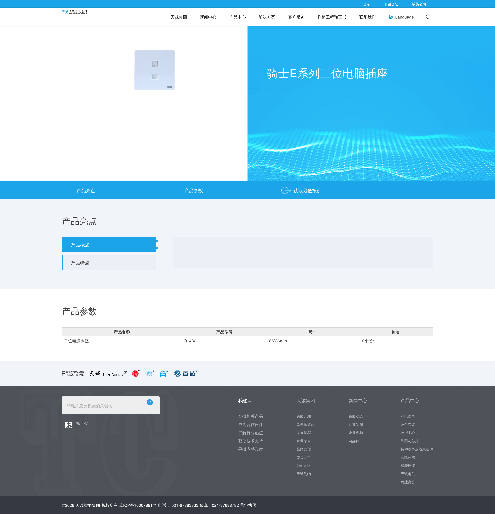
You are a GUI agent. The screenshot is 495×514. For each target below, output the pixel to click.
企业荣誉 (303, 440)
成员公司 (419, 3)
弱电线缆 (408, 416)
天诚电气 (408, 473)
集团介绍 (303, 416)
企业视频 (356, 432)
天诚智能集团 (87, 505)
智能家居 (408, 457)
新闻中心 (208, 17)
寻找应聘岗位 (250, 449)
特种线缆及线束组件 (417, 448)
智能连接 (408, 465)
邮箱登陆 (391, 3)
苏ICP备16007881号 (138, 505)
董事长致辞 (305, 424)
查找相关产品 (250, 416)
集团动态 (356, 416)
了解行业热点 (250, 432)
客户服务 (296, 17)
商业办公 (408, 481)
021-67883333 (184, 505)
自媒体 (354, 440)
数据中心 (408, 432)
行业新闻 (356, 424)
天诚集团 (179, 17)
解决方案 (267, 17)
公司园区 (303, 465)
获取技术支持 (250, 441)
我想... (244, 400)
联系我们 (367, 17)
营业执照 (248, 505)
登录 (366, 3)
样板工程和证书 (331, 17)
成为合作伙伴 (250, 424)
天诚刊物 (303, 473)
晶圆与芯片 (410, 440)
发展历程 (303, 432)
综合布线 (408, 424)
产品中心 (237, 17)
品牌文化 (303, 448)
